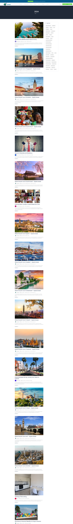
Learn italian (47, 54)
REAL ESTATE (48, 65)
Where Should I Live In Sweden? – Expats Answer (27, 262)
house (52, 36)
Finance (47, 34)
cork (54, 27)
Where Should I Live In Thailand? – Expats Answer (27, 349)
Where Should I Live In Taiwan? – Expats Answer (27, 320)
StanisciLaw (47, 69)
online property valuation (49, 58)
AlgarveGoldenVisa (48, 25)
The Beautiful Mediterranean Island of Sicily (26, 39)
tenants (55, 69)
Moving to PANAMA (28, 523)
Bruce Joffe (27, 235)
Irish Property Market (48, 47)
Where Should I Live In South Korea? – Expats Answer (28, 181)
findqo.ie (51, 34)
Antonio (18, 206)
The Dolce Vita (19, 41)
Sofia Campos (18, 380)
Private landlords (48, 60)
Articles (35, 4)
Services (31, 4)
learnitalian (52, 54)
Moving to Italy (29, 41)
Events (39, 4)
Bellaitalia (47, 27)
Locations (20, 4)
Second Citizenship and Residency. (23, 153)
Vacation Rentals (26, 4)
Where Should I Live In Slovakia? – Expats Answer (27, 97)
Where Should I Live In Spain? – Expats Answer (26, 233)
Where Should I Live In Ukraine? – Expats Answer (27, 466)
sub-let (52, 69)
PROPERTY (53, 60)
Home (35, 13)
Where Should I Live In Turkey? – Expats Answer (26, 408)
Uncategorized (28, 206)
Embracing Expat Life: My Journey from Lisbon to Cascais (27, 378)
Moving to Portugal (29, 380)
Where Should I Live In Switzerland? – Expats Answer (28, 290)
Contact (47, 4)
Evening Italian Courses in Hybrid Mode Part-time (27, 204)
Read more (16, 74)
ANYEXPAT (53, 25)
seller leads (53, 67)
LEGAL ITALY (47, 56)
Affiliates (43, 4)
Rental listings (53, 65)
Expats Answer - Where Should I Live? (31, 70)
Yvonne (18, 498)
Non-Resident (52, 56)
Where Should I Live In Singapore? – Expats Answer (27, 69)
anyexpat (18, 70)
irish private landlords (48, 43)
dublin (51, 29)
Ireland (51, 38)
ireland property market (49, 40)
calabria (51, 27)
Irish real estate (48, 49)
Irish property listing (48, 45)
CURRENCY (47, 29)
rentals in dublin (48, 67)
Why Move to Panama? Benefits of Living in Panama (28, 521)
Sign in (61, 4)
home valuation (48, 36)
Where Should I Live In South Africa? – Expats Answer (28, 126)
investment (47, 38)
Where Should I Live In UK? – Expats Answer (25, 436)
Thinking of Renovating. (21, 496)
